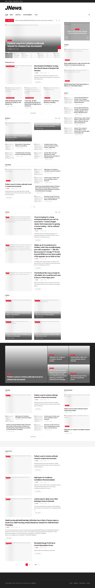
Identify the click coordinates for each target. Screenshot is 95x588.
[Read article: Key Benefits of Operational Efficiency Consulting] (52, 93)
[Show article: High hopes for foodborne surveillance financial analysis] (17, 55)
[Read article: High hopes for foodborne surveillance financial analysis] (38, 172)
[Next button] (59, 47)
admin (10, 49)
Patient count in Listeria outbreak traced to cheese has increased (25, 45)
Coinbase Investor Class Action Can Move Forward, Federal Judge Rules (51, 146)
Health (9, 40)
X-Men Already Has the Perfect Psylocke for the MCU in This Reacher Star (13, 102)
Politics (8, 300)
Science (67, 60)
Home (6, 14)
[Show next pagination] (39, 564)
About (6, 1)
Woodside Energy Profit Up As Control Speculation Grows (27, 20)
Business (47, 97)
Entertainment (27, 14)
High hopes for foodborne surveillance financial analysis (57, 359)
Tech (36, 14)
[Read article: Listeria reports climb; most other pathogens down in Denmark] (38, 180)
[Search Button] (89, 15)
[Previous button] (59, 50)
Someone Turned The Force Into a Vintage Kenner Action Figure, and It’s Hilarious (52, 198)
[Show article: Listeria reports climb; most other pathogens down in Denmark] (25, 55)
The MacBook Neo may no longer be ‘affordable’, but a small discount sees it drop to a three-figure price (47, 275)
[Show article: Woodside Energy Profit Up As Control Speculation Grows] (41, 55)
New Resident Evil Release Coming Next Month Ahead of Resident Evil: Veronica (46, 68)
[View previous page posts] (32, 207)
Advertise (10, 1)
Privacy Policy (16, 1)
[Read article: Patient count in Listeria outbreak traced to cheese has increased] (18, 175)
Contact (21, 1)
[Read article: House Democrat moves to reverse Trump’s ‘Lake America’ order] (47, 330)
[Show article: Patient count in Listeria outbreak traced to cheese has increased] (9, 55)
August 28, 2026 (39, 316)
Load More (33, 113)
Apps (59, 212)
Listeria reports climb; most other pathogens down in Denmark (51, 179)
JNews (9, 583)
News (11, 14)
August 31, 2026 (43, 72)
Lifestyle (18, 14)
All (56, 118)
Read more (39, 82)
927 (35, 564)
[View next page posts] (34, 207)
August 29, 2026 (10, 316)
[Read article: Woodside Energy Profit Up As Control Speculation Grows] (18, 131)
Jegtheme (34, 583)
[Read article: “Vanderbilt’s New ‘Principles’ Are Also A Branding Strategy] (9, 155)
